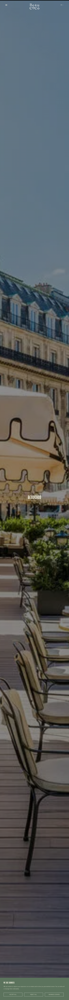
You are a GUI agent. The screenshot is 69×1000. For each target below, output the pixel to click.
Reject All (33, 994)
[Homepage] (34, 6)
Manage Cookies (54, 994)
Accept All (13, 994)
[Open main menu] (6, 5)
